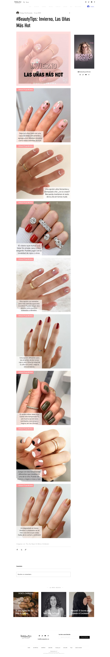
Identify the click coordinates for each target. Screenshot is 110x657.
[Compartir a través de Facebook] (17, 549)
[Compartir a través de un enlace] (25, 549)
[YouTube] (91, 2)
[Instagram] (85, 2)
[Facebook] (94, 2)
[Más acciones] (70, 13)
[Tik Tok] (88, 2)
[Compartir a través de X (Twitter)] (21, 549)
